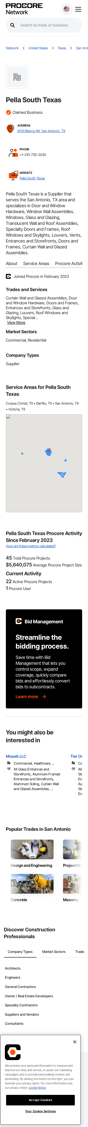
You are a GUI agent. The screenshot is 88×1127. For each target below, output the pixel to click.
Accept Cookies (40, 1100)
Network (17, 12)
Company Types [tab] (20, 951)
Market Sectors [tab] (54, 951)
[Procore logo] (24, 6)
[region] (40, 1080)
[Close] (74, 1042)
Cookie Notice (37, 1087)
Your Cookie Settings (40, 1111)
